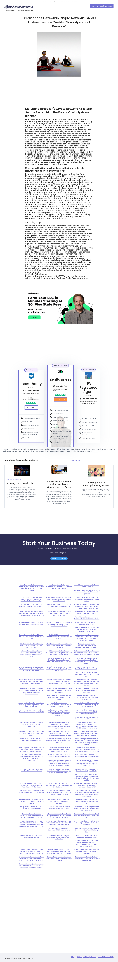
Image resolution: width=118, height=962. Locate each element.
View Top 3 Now (59, 558)
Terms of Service (106, 957)
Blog (73, 957)
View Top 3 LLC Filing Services (102, 6)
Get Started (31, 407)
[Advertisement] (56, 91)
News (79, 957)
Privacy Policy (89, 957)
